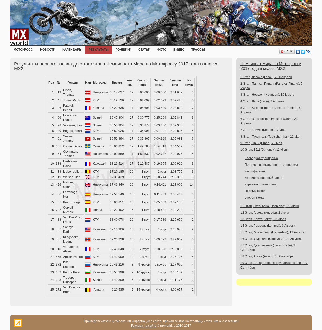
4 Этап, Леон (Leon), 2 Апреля (262, 101)
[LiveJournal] (308, 51)
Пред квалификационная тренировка (271, 165)
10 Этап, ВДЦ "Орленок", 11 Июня (264, 149)
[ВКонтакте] (298, 51)
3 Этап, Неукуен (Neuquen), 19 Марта (267, 94)
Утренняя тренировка (260, 184)
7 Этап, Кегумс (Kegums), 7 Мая (263, 130)
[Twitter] (303, 51)
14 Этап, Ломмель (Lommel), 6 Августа (267, 225)
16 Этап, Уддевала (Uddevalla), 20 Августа (270, 239)
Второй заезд (254, 197)
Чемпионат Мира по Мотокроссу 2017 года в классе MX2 (270, 66)
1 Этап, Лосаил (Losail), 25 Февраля (266, 77)
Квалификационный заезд (263, 178)
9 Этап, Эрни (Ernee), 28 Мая (261, 143)
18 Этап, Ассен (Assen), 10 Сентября (267, 256)
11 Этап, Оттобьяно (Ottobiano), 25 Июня (269, 206)
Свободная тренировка (261, 158)
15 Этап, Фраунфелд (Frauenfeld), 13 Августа (272, 232)
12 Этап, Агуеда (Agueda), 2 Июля (264, 212)
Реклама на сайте (143, 325)
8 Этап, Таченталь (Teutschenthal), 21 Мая (270, 136)
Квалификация (255, 171)
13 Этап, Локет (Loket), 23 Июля (263, 219)
